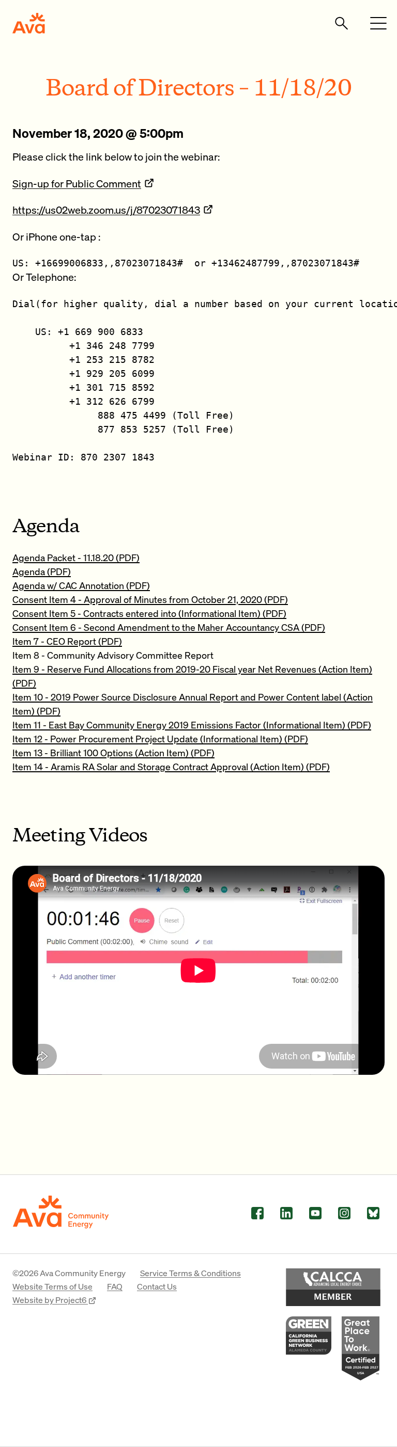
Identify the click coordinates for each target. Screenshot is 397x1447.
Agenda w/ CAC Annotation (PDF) (81, 585)
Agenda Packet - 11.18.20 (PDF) (76, 557)
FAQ (115, 1286)
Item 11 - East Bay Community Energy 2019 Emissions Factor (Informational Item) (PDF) (191, 724)
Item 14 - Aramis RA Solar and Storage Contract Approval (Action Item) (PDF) (171, 766)
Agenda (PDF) (41, 571)
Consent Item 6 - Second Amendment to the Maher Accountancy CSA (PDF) (168, 627)
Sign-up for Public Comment (76, 183)
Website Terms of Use (52, 1286)
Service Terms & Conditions (190, 1272)
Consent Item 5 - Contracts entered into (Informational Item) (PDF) (149, 613)
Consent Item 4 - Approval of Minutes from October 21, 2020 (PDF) (150, 599)
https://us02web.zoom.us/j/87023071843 (106, 209)
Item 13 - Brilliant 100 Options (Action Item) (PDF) (113, 752)
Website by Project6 (50, 1299)
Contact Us (157, 1286)
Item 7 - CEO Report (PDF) (67, 641)
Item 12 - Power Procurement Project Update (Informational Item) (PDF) (160, 738)
